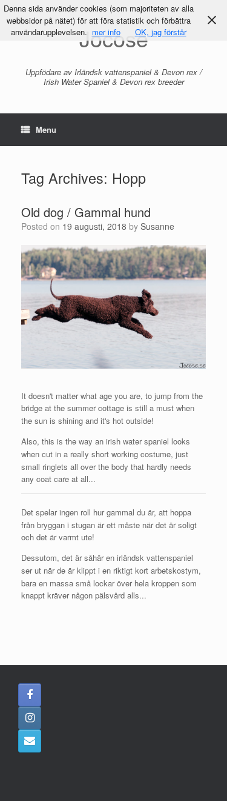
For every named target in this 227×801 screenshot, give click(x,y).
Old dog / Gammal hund (86, 212)
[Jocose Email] (29, 740)
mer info (106, 32)
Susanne (157, 226)
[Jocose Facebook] (29, 694)
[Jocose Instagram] (29, 717)
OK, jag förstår (160, 32)
